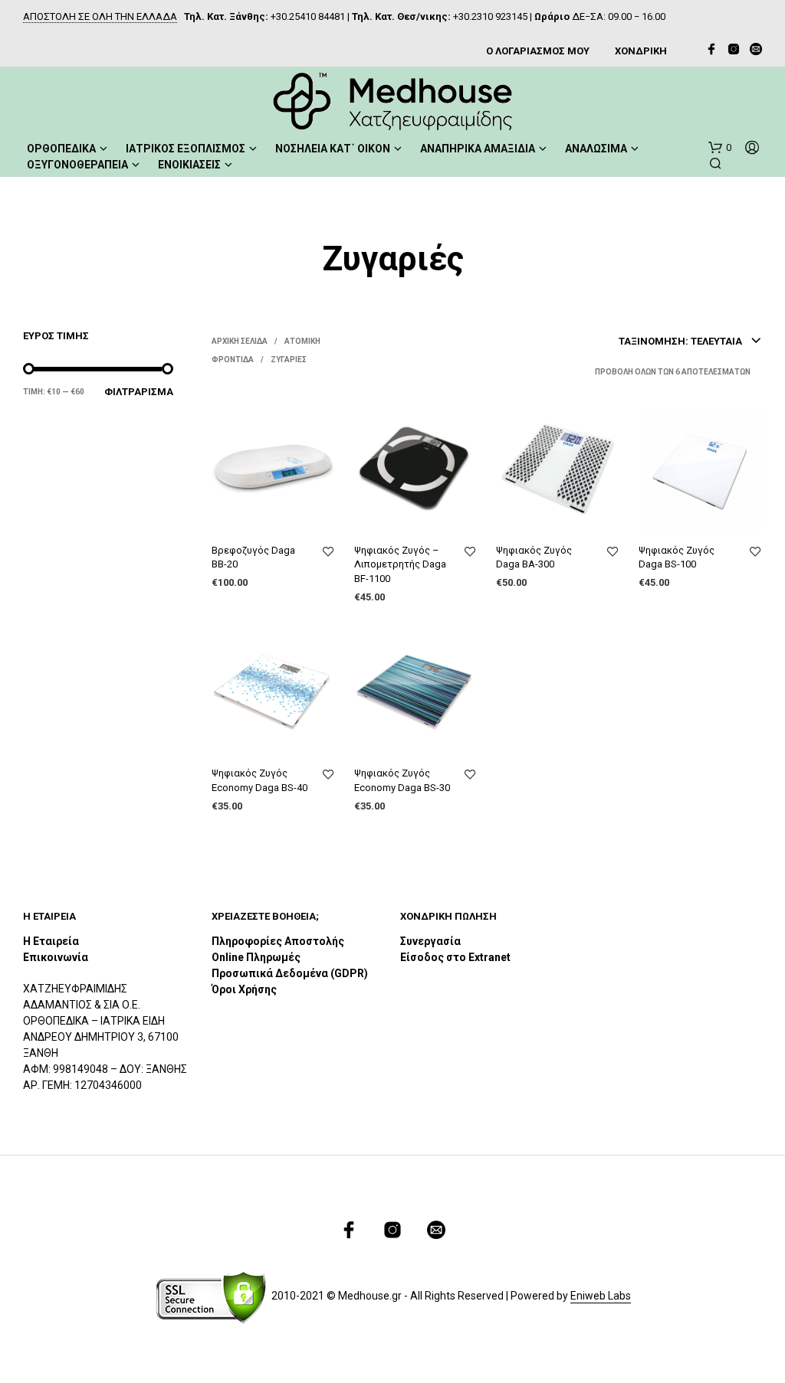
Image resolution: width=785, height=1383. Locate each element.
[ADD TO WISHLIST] (328, 552)
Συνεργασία (430, 941)
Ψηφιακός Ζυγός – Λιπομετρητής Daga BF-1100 (400, 564)
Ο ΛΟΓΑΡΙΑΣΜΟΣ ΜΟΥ (538, 51)
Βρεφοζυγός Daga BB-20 (253, 557)
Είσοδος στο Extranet (456, 957)
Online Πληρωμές (256, 957)
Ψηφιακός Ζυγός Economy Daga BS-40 (259, 780)
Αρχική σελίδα (240, 341)
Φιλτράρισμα (138, 391)
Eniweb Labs (600, 1296)
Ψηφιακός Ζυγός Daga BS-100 (676, 557)
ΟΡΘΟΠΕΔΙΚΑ (61, 148)
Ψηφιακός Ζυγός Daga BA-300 (534, 557)
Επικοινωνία (55, 957)
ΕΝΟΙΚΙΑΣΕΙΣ (189, 165)
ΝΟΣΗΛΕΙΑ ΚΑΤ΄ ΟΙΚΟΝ (332, 148)
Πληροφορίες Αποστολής (278, 941)
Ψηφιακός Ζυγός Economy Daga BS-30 (402, 780)
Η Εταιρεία (51, 941)
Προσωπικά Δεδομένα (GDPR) (290, 973)
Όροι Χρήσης (244, 989)
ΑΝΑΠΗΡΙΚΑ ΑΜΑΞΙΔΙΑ (477, 148)
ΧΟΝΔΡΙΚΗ (641, 51)
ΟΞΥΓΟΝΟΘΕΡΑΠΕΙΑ (77, 165)
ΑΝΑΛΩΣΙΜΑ (596, 148)
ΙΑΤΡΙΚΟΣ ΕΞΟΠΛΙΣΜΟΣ (185, 148)
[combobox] (690, 341)
